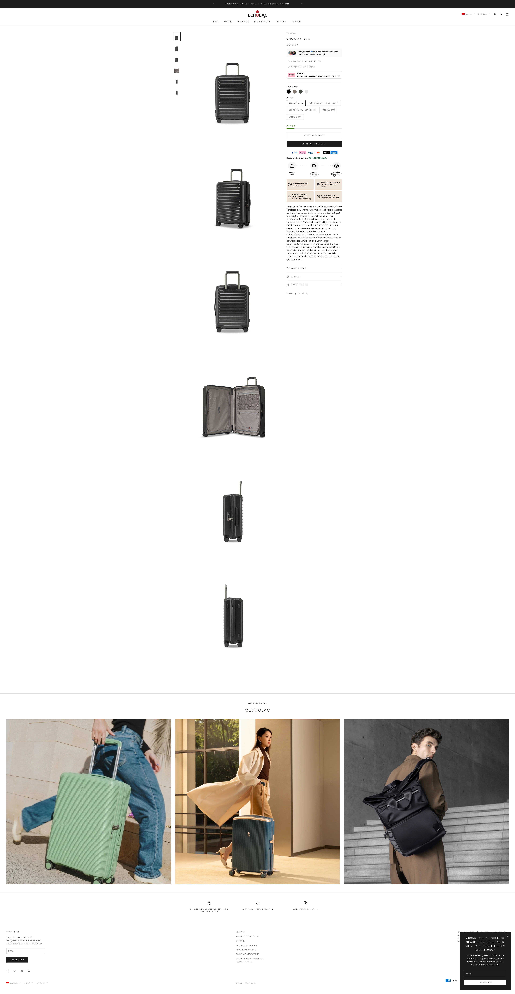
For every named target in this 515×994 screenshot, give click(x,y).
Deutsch (482, 14)
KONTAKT (240, 932)
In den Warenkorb (314, 135)
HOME (216, 22)
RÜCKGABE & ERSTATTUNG (247, 954)
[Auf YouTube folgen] (21, 971)
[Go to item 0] (177, 36)
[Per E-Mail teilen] (307, 294)
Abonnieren (485, 982)
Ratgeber (296, 22)
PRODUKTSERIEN (262, 22)
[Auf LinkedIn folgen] (28, 971)
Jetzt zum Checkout (314, 143)
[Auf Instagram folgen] (14, 971)
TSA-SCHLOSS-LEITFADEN (247, 936)
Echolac (291, 34)
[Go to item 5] (177, 91)
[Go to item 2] (177, 58)
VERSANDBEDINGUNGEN (246, 949)
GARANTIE (240, 941)
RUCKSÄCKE (243, 22)
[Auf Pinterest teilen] (303, 294)
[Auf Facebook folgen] (7, 971)
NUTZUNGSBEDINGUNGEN (247, 945)
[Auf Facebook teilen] (296, 294)
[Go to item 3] (177, 69)
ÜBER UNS (281, 22)
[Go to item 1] (177, 47)
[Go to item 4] (177, 80)
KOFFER (228, 22)
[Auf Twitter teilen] (299, 294)
